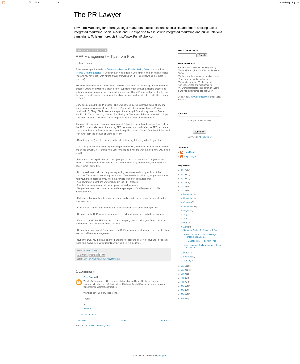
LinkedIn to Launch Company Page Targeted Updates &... (199, 235)
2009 (183, 274)
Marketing (115, 259)
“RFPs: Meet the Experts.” (89, 72)
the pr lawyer (190, 156)
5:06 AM (87, 308)
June (186, 218)
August (186, 210)
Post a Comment (88, 314)
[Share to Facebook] (100, 255)
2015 (183, 178)
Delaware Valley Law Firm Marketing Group (128, 69)
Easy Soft (88, 277)
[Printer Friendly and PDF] (82, 255)
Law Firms (105, 259)
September (188, 206)
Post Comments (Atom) (99, 325)
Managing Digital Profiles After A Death (201, 230)
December (188, 194)
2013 (183, 186)
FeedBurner (205, 137)
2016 (183, 174)
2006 (183, 286)
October (187, 202)
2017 (183, 170)
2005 (183, 290)
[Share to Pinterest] (103, 255)
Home (124, 320)
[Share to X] (97, 255)
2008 (183, 278)
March (186, 253)
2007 (183, 282)
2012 (183, 190)
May (185, 222)
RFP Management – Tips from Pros (199, 241)
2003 (183, 298)
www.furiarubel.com (200, 97)
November (188, 198)
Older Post (165, 320)
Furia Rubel (189, 152)
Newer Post (82, 320)
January (187, 261)
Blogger (162, 355)
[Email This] (90, 255)
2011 (183, 266)
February (187, 257)
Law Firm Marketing (92, 259)
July (185, 214)
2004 (183, 294)
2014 (183, 182)
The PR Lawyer (97, 14)
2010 (183, 270)
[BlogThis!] (93, 255)
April (185, 227)
